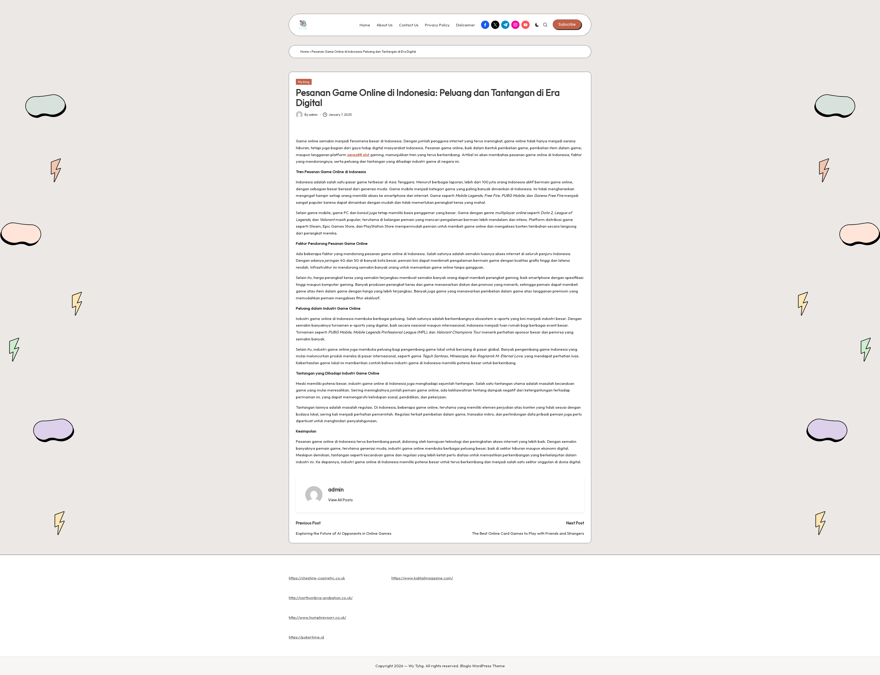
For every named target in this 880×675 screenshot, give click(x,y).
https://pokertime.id (306, 637)
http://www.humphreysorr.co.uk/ (317, 617)
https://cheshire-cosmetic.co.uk (317, 578)
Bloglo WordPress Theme (482, 665)
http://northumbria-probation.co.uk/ (321, 597)
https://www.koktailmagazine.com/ (422, 578)
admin (336, 489)
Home (304, 52)
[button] (567, 24)
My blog (303, 82)
